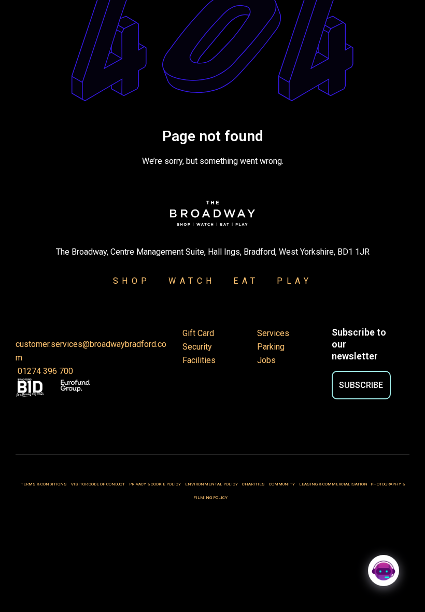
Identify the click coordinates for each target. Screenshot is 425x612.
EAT (246, 281)
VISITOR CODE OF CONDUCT (98, 484)
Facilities (199, 360)
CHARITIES (253, 484)
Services (273, 333)
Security (197, 347)
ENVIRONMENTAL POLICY (211, 484)
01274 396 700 (44, 371)
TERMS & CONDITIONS (44, 484)
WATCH (192, 281)
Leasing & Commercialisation (333, 484)
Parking (271, 347)
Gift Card (198, 333)
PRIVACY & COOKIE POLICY (155, 484)
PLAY (288, 281)
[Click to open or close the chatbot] (383, 570)
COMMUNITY (282, 484)
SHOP (132, 281)
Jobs (266, 360)
